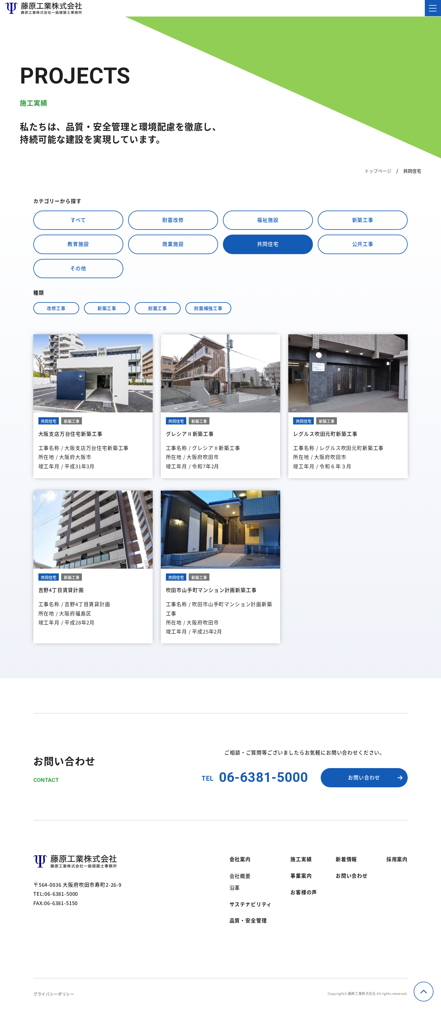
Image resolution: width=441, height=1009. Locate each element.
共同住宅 (267, 244)
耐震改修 (173, 219)
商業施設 (173, 244)
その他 (78, 268)
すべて (78, 219)
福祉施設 (267, 219)
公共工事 (363, 244)
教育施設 (78, 244)
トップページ (378, 171)
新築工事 (363, 219)
